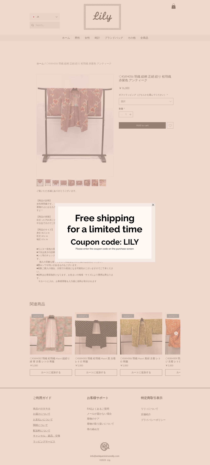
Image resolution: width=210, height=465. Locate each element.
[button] (153, 204)
